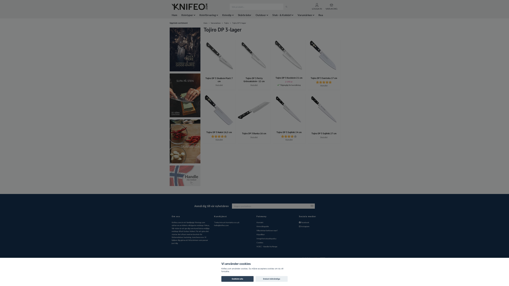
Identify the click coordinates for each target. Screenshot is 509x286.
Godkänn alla (237, 279)
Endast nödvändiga (271, 279)
